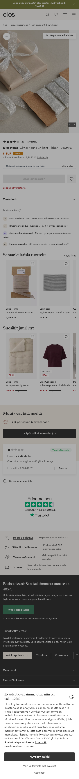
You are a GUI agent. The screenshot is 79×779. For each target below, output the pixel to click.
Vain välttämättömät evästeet (39, 766)
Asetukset (39, 772)
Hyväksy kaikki (40, 756)
